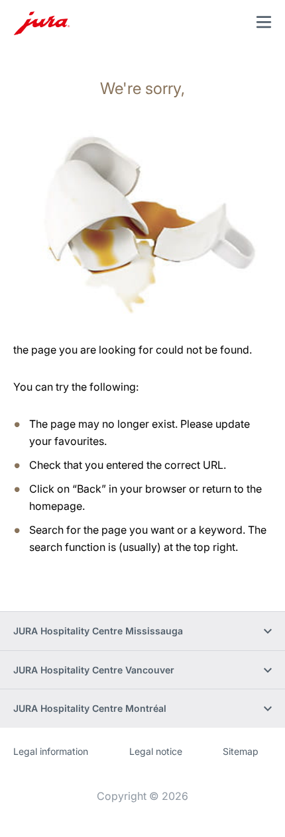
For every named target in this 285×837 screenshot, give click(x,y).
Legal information (50, 751)
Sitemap (240, 751)
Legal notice (155, 751)
